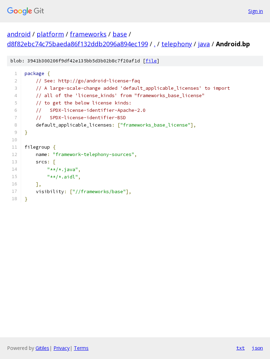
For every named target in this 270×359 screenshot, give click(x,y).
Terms (81, 348)
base (119, 34)
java (204, 44)
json (257, 348)
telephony (176, 44)
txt (240, 348)
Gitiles (42, 348)
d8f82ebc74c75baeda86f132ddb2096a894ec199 (77, 44)
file (151, 61)
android (19, 34)
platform (50, 34)
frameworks (88, 34)
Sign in (255, 11)
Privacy (61, 348)
